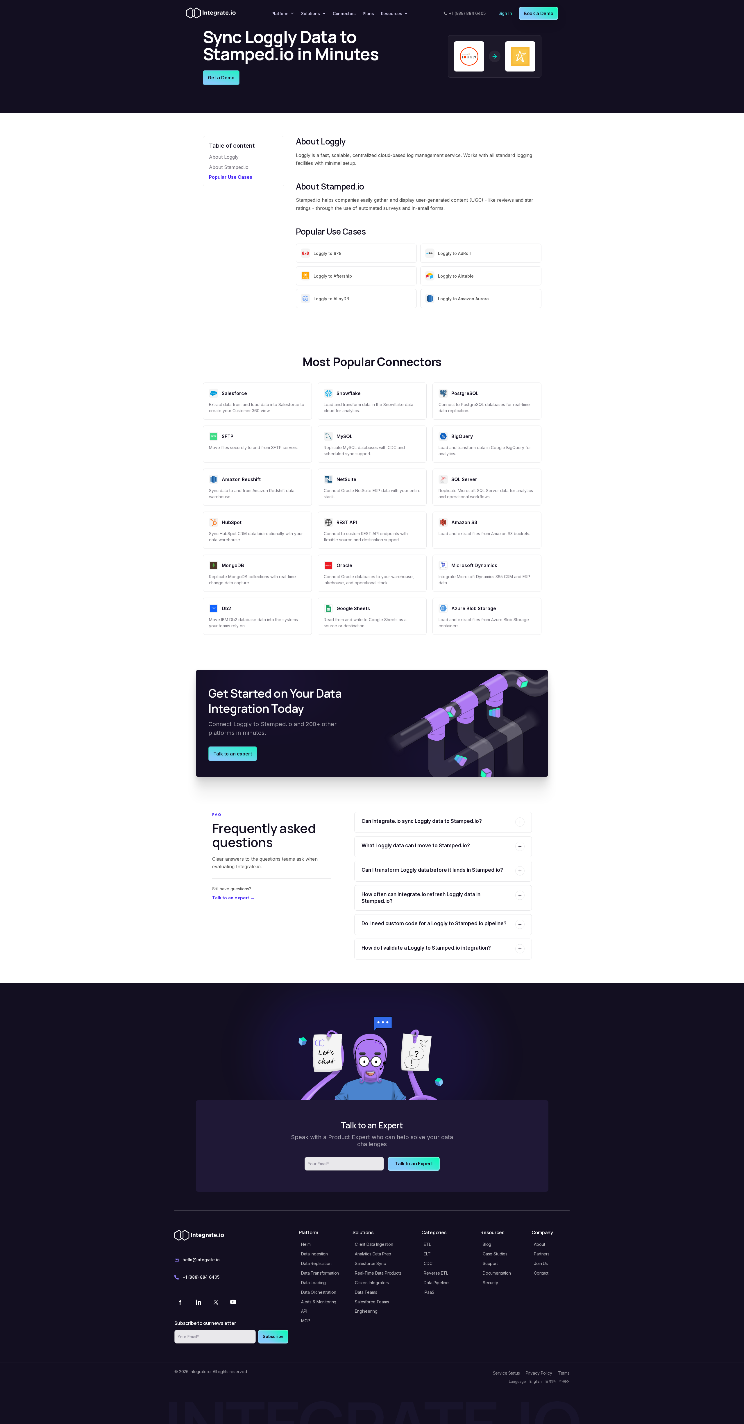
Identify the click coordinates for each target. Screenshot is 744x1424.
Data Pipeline (436, 1282)
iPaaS (429, 1292)
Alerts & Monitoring (318, 1301)
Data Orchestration (318, 1292)
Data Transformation (320, 1273)
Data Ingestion (314, 1253)
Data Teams (366, 1292)
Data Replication (316, 1263)
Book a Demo (538, 13)
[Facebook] (180, 1302)
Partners (542, 1253)
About (539, 1244)
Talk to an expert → (233, 898)
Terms (564, 1373)
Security (490, 1282)
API (304, 1311)
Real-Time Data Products (378, 1273)
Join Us (541, 1263)
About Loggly (224, 157)
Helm (305, 1244)
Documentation (497, 1273)
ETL (427, 1244)
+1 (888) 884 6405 (467, 13)
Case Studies (495, 1253)
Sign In (505, 13)
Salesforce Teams (372, 1301)
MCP (305, 1320)
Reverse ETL (436, 1273)
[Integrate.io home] (211, 13)
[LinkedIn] (198, 1302)
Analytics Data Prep (373, 1253)
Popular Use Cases (230, 177)
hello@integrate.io (201, 1259)
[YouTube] (233, 1302)
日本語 (550, 1381)
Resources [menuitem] (391, 13)
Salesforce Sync (370, 1263)
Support (490, 1263)
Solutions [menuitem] (310, 13)
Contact (541, 1273)
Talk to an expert (232, 754)
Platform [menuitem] (279, 13)
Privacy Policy (539, 1373)
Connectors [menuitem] (344, 13)
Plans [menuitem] (368, 13)
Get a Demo (221, 78)
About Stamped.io (228, 167)
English (536, 1381)
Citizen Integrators (372, 1282)
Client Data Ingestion (374, 1244)
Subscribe (273, 1336)
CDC (428, 1263)
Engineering (366, 1311)
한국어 (564, 1381)
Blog (487, 1244)
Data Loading (313, 1282)
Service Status (506, 1373)
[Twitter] (215, 1302)
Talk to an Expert (413, 1163)
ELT (427, 1253)
